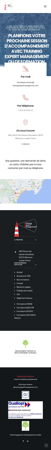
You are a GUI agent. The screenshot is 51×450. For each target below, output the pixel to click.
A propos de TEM (23, 276)
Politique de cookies (25, 291)
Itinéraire (25, 144)
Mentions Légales (24, 287)
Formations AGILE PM (25, 308)
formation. (33, 62)
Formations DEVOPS (25, 311)
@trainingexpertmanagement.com (25, 387)
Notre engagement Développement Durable (25, 435)
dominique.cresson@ (25, 82)
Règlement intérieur (24, 298)
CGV (18, 294)
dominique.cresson (25, 384)
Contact (20, 283)
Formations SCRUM (24, 304)
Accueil (20, 272)
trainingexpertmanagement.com (25, 86)
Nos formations (23, 280)
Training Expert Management (27, 54)
